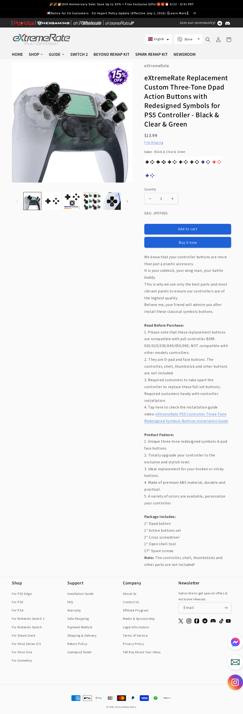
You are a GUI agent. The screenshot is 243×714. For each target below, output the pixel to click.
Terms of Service (135, 635)
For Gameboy (22, 660)
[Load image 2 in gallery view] (52, 201)
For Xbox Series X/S (26, 644)
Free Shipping (153, 142)
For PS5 (17, 602)
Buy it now (188, 242)
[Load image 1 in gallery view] (32, 201)
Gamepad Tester (79, 652)
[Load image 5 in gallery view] (112, 201)
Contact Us (131, 602)
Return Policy (77, 644)
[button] (158, 39)
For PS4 (17, 610)
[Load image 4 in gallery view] (92, 201)
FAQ (70, 602)
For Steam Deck (23, 635)
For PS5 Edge (22, 594)
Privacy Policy (133, 644)
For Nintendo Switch (27, 627)
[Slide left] (17, 201)
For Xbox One (22, 652)
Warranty (74, 610)
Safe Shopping (78, 618)
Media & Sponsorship (139, 618)
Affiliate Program (135, 610)
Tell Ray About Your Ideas (142, 652)
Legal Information (136, 627)
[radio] (149, 162)
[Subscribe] (225, 607)
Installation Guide (80, 594)
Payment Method (79, 627)
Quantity (150, 189)
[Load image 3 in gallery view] (72, 201)
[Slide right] (127, 201)
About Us (129, 594)
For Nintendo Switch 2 (28, 618)
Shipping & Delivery (81, 635)
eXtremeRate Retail (126, 707)
